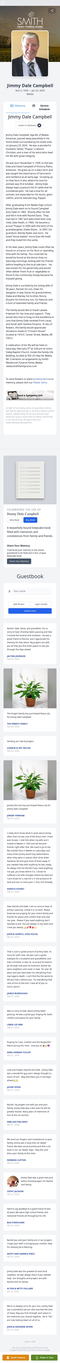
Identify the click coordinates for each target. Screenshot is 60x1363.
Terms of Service (38, 1350)
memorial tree (43, 379)
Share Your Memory (19, 561)
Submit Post (30, 610)
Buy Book (30, 520)
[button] (30, 688)
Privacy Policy (21, 1350)
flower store (40, 382)
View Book (14, 520)
